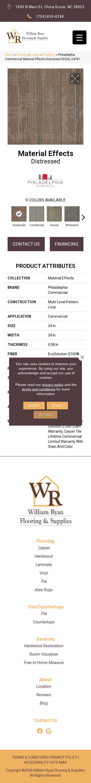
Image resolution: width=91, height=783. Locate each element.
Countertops (44, 622)
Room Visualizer (43, 654)
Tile (44, 581)
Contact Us (26, 244)
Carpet (35, 55)
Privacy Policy (63, 757)
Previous (7, 214)
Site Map (59, 762)
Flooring (22, 55)
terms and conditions (38, 389)
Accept (34, 405)
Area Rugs (44, 589)
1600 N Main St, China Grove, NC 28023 (49, 7)
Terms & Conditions (30, 757)
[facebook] (40, 731)
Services (45, 639)
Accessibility (36, 762)
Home (9, 55)
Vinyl (43, 573)
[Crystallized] (37, 214)
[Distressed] (19, 214)
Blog (44, 703)
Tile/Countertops (46, 606)
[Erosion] (54, 214)
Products (49, 55)
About (45, 679)
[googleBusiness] (49, 731)
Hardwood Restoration (43, 645)
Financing (66, 244)
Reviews (43, 694)
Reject (57, 405)
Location (43, 686)
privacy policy (52, 385)
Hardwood (44, 556)
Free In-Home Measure (44, 662)
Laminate (44, 564)
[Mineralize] (72, 214)
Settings (45, 415)
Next (83, 214)
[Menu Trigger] (79, 37)
